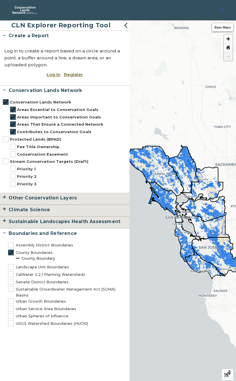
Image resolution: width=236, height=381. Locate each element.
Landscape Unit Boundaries (42, 267)
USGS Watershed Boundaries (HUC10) (52, 323)
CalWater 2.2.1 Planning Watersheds (50, 274)
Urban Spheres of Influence (42, 316)
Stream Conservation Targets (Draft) (49, 161)
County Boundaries (34, 252)
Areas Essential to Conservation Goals (57, 109)
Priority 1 (26, 169)
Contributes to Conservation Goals (54, 131)
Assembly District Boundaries (44, 245)
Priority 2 (27, 176)
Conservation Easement (42, 154)
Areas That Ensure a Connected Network (60, 124)
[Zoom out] (228, 56)
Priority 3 (27, 184)
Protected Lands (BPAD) (35, 139)
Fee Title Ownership (38, 146)
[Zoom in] (228, 39)
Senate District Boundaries (42, 282)
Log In (53, 74)
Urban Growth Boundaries (41, 301)
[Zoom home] (228, 48)
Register (73, 74)
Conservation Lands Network (40, 102)
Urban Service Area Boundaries (46, 308)
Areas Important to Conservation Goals (59, 117)
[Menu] (221, 10)
